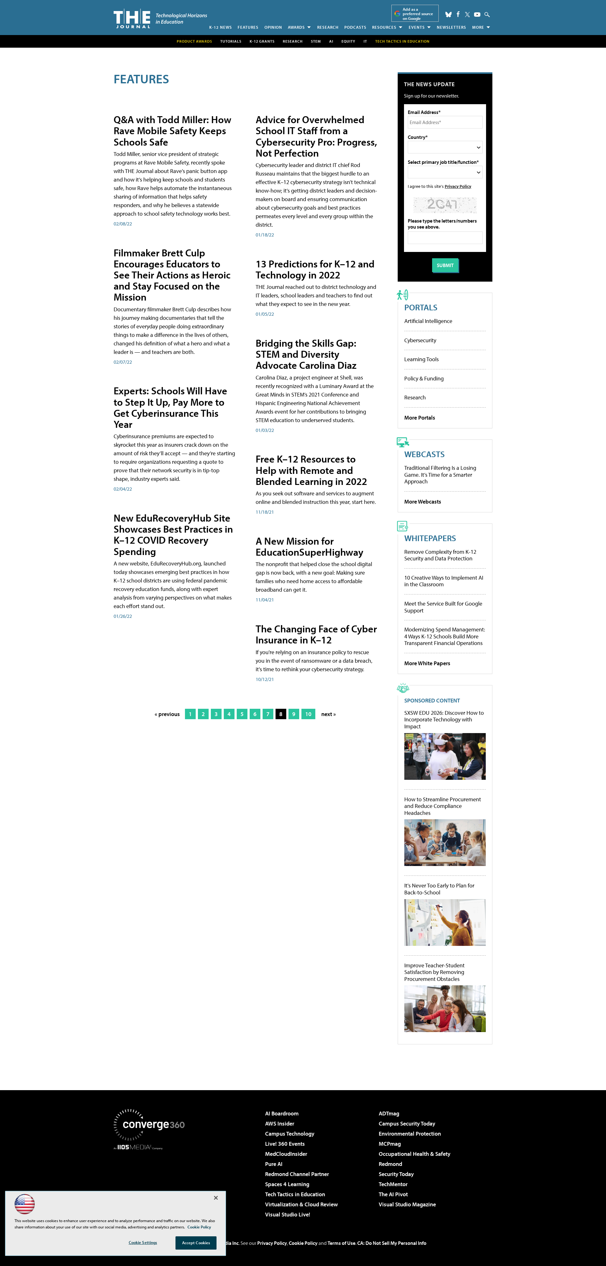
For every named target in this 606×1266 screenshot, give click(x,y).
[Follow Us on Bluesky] (448, 14)
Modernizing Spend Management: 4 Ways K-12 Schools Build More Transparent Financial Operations (444, 636)
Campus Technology (289, 1133)
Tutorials (230, 41)
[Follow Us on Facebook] (458, 14)
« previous (167, 714)
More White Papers (427, 663)
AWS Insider (279, 1123)
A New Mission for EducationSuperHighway (309, 546)
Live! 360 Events (285, 1143)
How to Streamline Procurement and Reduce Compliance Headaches (442, 806)
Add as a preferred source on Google (418, 14)
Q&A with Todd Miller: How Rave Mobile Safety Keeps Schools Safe (172, 130)
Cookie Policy (303, 1243)
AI (331, 41)
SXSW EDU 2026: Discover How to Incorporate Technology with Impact (444, 719)
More (478, 27)
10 (308, 714)
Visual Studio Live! (287, 1214)
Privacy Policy (458, 186)
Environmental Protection (410, 1133)
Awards (296, 27)
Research (328, 27)
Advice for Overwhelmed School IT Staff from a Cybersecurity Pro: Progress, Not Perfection (316, 136)
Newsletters (451, 27)
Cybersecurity (420, 340)
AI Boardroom (282, 1113)
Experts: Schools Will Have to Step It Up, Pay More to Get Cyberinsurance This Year (170, 407)
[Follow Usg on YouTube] (477, 14)
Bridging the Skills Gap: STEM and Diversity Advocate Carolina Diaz (306, 354)
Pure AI (273, 1163)
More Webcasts (422, 501)
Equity (348, 41)
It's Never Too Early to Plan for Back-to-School (439, 889)
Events (417, 27)
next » (328, 714)
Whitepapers (430, 537)
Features (248, 27)
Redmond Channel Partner (297, 1174)
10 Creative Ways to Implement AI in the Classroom (443, 581)
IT (365, 41)
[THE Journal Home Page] (160, 18)
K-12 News (220, 27)
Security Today (396, 1174)
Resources (384, 27)
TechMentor (393, 1184)
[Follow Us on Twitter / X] (467, 14)
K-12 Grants (262, 41)
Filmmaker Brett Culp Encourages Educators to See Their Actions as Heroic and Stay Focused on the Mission (172, 274)
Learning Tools (421, 359)
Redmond (390, 1163)
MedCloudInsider (286, 1153)
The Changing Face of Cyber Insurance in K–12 (316, 634)
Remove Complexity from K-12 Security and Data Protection (440, 555)
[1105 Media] (151, 1182)
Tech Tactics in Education (295, 1194)
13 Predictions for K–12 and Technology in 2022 (315, 269)
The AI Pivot (393, 1194)
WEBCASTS (424, 453)
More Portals (419, 417)
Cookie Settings (143, 1242)
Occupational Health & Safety (414, 1153)
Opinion (273, 27)
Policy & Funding (424, 378)
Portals (420, 307)
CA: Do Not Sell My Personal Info (391, 1243)
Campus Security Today (407, 1123)
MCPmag (390, 1143)
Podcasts (355, 27)
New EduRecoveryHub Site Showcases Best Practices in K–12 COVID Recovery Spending (173, 534)
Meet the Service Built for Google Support (443, 607)
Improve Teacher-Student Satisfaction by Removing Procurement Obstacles (434, 972)
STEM (316, 41)
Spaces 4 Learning (287, 1184)
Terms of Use (341, 1243)
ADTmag (389, 1113)
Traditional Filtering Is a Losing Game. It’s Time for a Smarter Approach (440, 474)
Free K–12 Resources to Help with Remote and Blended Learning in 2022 (311, 469)
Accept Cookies (196, 1242)
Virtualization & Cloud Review (301, 1204)
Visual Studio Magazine (407, 1204)
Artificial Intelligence (428, 321)
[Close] (216, 1198)
